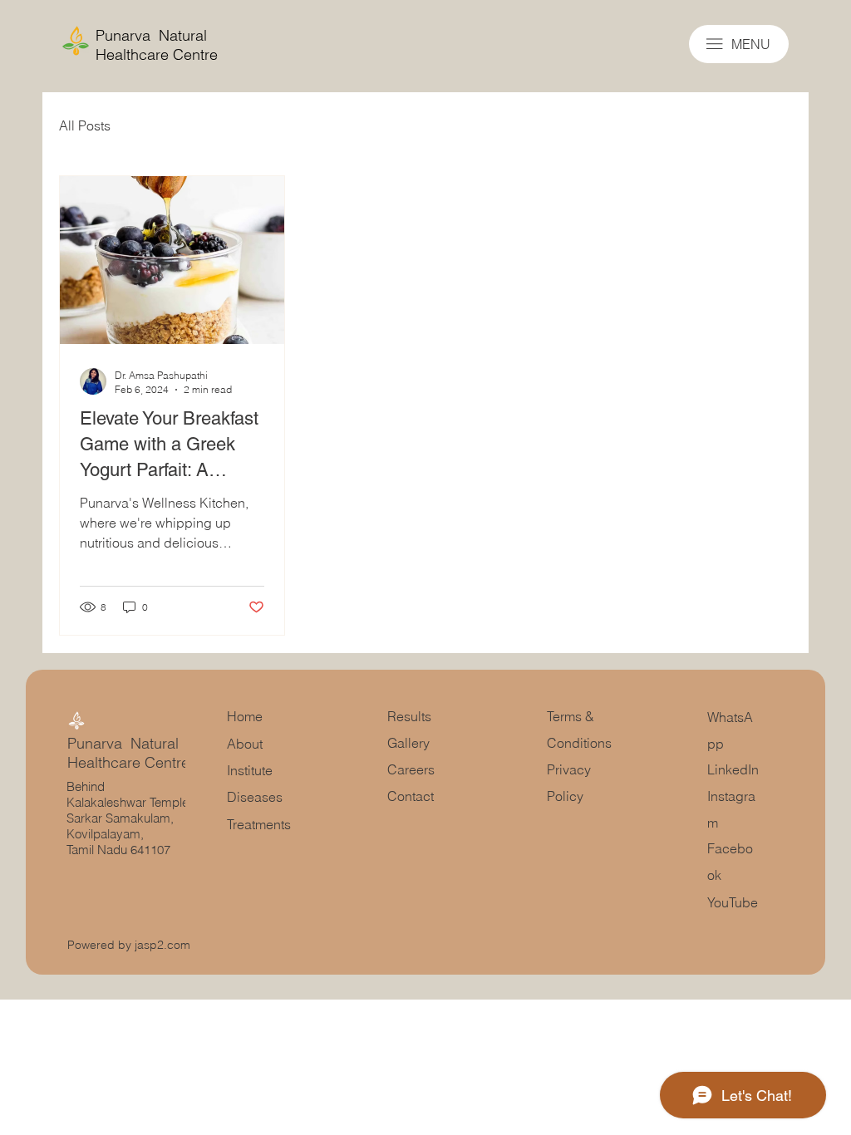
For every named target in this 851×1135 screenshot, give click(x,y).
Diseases (255, 797)
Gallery (410, 743)
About (245, 743)
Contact (410, 796)
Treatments (259, 824)
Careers (411, 769)
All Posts (85, 125)
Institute (250, 770)
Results (409, 716)
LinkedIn (733, 769)
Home (245, 716)
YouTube (732, 902)
